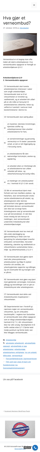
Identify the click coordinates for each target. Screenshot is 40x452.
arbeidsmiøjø (19, 349)
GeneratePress (20, 449)
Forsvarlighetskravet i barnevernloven (21, 359)
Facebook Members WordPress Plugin (17, 411)
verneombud (17, 356)
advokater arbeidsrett (15, 343)
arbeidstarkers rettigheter (13, 352)
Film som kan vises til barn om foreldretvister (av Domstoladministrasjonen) (17, 365)
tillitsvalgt (7, 356)
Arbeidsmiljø (11, 340)
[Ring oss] (35, 447)
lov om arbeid (30, 352)
